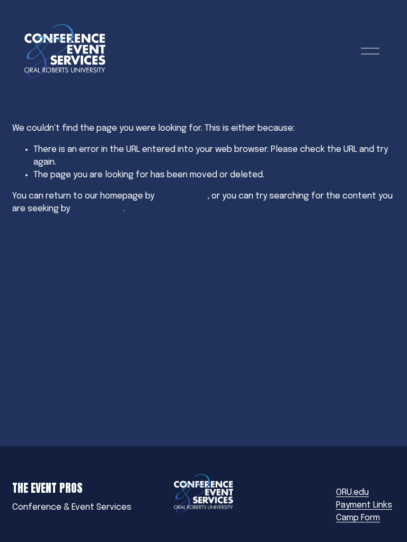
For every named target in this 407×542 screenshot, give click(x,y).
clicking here (181, 196)
